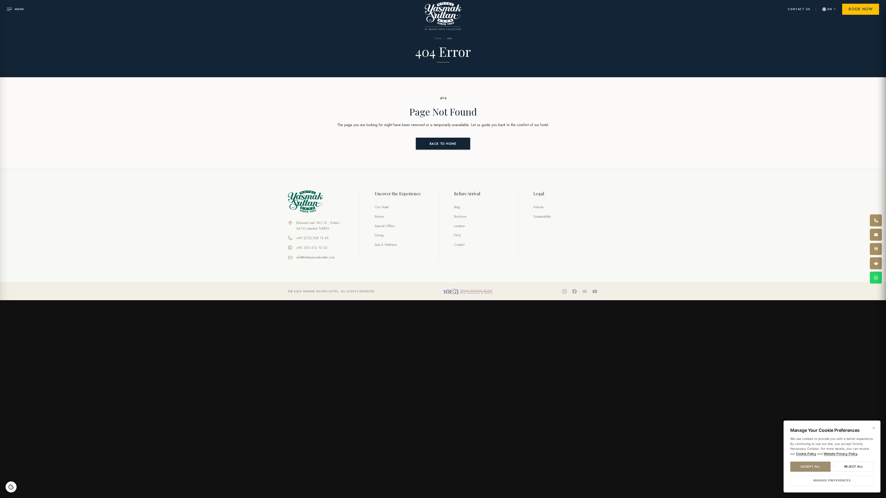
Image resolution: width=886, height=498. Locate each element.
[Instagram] (564, 291)
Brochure (460, 216)
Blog (457, 207)
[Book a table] (876, 249)
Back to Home (443, 143)
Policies (538, 207)
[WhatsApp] (876, 278)
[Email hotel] (876, 235)
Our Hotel (382, 207)
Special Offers (385, 225)
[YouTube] (595, 291)
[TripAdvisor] (584, 291)
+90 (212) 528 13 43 (312, 237)
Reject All (853, 466)
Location (459, 225)
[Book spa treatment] (876, 263)
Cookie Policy (806, 454)
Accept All (810, 466)
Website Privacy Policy (841, 454)
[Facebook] (574, 291)
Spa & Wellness (386, 244)
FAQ (457, 235)
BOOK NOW (861, 9)
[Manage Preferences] (11, 486)
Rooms (379, 216)
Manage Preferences (831, 480)
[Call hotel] (876, 220)
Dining (379, 235)
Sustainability (542, 216)
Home (438, 38)
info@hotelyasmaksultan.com (315, 257)
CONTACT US (799, 9)
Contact (459, 244)
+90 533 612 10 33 (311, 247)
